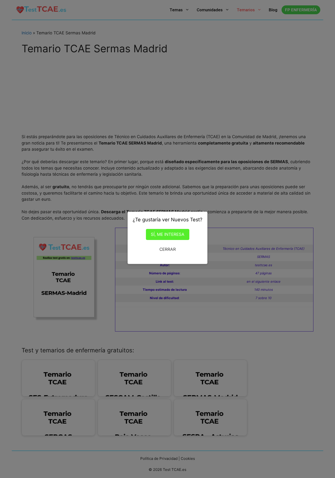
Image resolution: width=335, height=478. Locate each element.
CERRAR (167, 249)
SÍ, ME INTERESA (167, 234)
